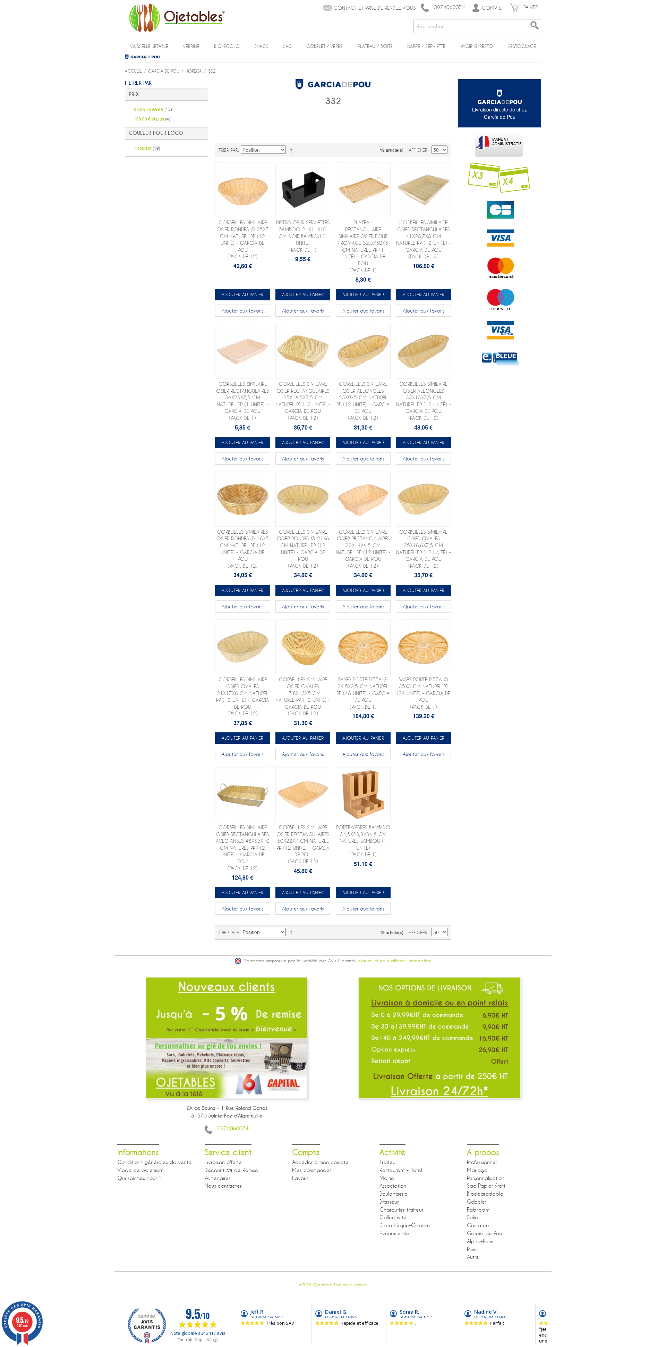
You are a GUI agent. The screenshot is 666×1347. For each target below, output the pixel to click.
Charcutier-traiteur (401, 1209)
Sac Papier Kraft (486, 1185)
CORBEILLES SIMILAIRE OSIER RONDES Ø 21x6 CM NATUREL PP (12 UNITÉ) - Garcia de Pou (303, 549)
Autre (473, 1257)
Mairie (386, 1178)
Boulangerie (393, 1193)
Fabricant (478, 1209)
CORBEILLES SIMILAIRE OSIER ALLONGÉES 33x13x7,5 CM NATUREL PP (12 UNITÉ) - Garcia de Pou (423, 401)
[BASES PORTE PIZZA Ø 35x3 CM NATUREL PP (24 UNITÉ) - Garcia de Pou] (423, 647)
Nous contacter (223, 1185)
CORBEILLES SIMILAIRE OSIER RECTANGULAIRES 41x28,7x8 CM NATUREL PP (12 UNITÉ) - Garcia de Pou (423, 239)
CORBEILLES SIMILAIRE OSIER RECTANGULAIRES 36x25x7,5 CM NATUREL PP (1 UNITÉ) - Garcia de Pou (242, 401)
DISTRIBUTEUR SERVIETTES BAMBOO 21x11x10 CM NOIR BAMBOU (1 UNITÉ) (303, 235)
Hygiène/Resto (476, 46)
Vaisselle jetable (149, 46)
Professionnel (482, 1162)
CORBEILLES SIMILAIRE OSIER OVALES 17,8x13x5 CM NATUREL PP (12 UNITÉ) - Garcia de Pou (302, 696)
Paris (472, 1249)
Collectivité (393, 1217)
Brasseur (389, 1201)
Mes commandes (312, 1170)
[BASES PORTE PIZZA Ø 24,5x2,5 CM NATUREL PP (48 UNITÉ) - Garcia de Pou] (363, 647)
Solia (472, 1217)
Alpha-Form (480, 1241)
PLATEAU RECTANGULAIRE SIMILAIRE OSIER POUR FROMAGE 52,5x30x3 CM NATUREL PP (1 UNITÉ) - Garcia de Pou (363, 246)
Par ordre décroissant (292, 150)
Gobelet (477, 1201)
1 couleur (147, 148)
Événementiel (394, 1233)
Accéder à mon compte (320, 1162)
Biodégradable (485, 1193)
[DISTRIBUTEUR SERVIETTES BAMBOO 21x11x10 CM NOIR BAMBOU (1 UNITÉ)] (303, 190)
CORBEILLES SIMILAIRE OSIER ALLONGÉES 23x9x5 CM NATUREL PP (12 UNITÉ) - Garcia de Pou (363, 401)
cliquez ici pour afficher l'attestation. (395, 960)
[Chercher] (534, 26)
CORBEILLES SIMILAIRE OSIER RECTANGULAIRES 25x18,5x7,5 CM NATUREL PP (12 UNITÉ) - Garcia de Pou (302, 401)
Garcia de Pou (145, 57)
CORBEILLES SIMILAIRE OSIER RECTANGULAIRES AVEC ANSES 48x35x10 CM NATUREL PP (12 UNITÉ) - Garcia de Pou (243, 847)
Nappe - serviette (426, 46)
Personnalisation (485, 1178)
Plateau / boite (375, 46)
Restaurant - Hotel (400, 1170)
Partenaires (218, 1178)
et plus (152, 119)
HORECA (194, 70)
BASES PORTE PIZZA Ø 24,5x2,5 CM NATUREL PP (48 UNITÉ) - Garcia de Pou (363, 692)
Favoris (300, 1178)
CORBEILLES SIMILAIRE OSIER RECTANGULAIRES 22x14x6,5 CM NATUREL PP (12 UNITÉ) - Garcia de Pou (363, 549)
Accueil (133, 70)
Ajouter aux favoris (242, 311)
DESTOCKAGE (521, 46)
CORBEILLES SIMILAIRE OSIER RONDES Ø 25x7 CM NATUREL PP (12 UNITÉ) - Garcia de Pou (242, 239)
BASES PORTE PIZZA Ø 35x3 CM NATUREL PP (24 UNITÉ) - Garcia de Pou (423, 692)
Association (392, 1185)
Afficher (418, 150)
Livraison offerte (223, 1162)
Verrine (191, 46)
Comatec (478, 1225)
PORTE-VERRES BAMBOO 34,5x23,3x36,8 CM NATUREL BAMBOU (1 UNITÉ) (363, 840)
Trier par (228, 150)
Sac (287, 46)
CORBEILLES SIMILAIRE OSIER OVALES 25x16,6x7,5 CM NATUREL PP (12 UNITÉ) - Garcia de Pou (423, 549)
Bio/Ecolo (227, 46)
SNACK (261, 46)
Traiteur (388, 1162)
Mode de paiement (140, 1170)
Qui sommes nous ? (139, 1178)
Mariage (477, 1170)
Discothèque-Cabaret (405, 1225)
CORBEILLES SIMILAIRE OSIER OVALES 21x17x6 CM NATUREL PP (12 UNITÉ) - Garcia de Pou (242, 696)
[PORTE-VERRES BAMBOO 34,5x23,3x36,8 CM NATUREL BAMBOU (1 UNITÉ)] (363, 794)
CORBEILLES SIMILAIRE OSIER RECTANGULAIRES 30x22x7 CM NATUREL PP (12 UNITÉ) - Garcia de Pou (303, 844)
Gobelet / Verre (324, 46)
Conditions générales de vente (154, 1162)
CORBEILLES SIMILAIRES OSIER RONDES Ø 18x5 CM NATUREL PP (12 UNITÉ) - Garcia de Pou (242, 549)
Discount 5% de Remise (231, 1170)
